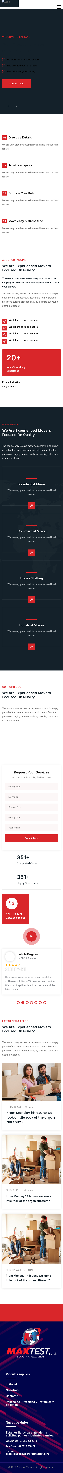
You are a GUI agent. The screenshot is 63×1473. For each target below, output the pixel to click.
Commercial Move (31, 531)
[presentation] (8, 106)
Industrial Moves (31, 625)
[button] (18, 1002)
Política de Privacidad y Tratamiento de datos (30, 1403)
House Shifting (31, 578)
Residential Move (31, 484)
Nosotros (12, 1390)
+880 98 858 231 (15, 918)
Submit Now (31, 838)
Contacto (12, 1396)
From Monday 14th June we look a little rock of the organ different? (31, 1117)
